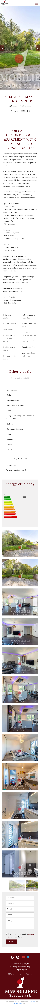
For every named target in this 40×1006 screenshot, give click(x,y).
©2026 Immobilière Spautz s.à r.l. (20, 974)
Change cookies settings (21, 966)
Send (11, 942)
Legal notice (14, 963)
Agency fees (25, 963)
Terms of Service (18, 1003)
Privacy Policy (31, 1001)
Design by (21, 970)
